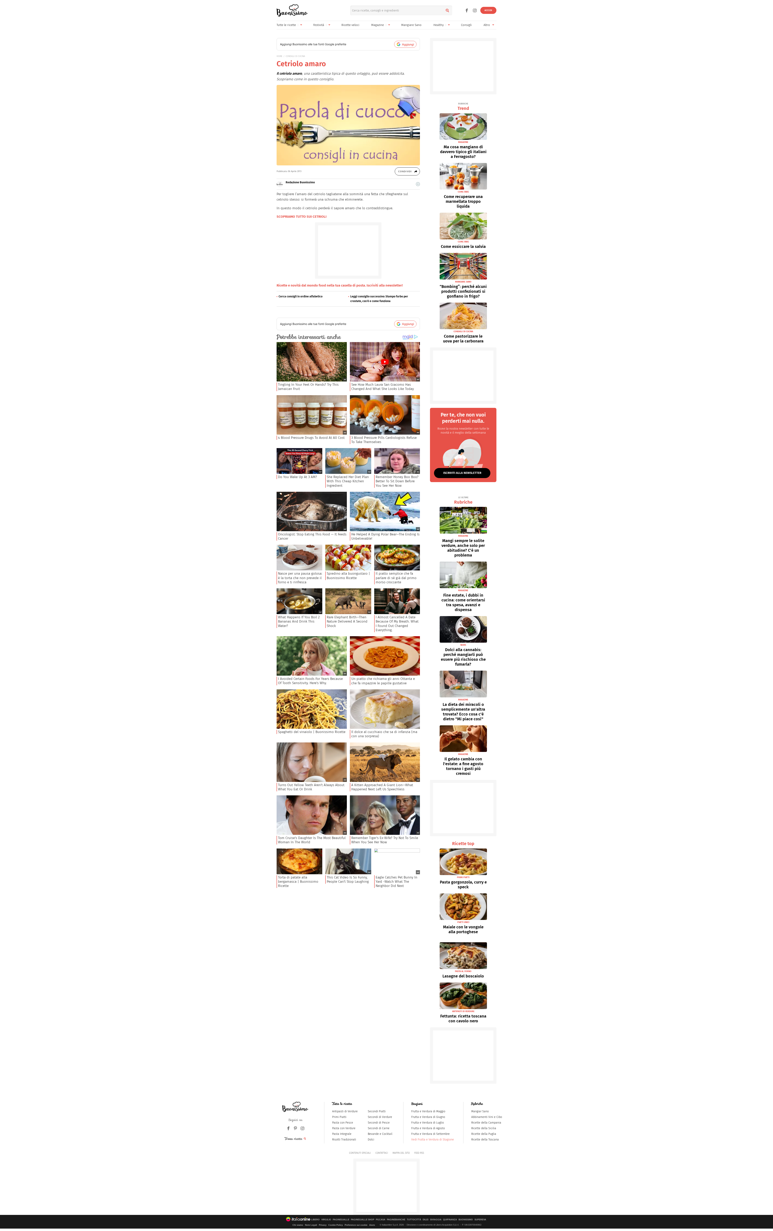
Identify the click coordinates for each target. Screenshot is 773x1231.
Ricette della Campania (486, 1122)
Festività (318, 25)
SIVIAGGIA (435, 1220)
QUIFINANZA (450, 1220)
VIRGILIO (326, 1220)
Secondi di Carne (379, 1128)
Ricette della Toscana (485, 1139)
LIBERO (315, 1220)
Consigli (466, 25)
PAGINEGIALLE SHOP (362, 1220)
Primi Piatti (339, 1117)
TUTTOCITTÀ (414, 1220)
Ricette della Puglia (483, 1134)
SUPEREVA (480, 1220)
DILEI (425, 1220)
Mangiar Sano (480, 1111)
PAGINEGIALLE (341, 1220)
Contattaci (381, 1153)
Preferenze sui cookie (356, 1225)
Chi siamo (297, 1225)
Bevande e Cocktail (380, 1134)
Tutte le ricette (286, 25)
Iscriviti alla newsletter (462, 473)
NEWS (463, 645)
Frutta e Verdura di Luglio (427, 1122)
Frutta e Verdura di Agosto (428, 1128)
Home (279, 56)
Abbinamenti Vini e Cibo (486, 1117)
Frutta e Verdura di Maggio (428, 1111)
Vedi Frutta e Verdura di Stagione (432, 1139)
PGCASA (380, 1220)
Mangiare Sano (411, 25)
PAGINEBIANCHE (396, 1220)
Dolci (371, 1139)
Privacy (323, 1225)
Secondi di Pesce (379, 1122)
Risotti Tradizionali (344, 1139)
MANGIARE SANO (463, 281)
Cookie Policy (335, 1225)
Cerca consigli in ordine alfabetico (300, 296)
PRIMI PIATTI (463, 877)
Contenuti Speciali (360, 1153)
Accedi (488, 10)
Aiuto (372, 1225)
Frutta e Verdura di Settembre (430, 1134)
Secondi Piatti (377, 1111)
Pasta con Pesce (342, 1122)
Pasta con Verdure (343, 1128)
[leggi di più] (418, 184)
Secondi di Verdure (380, 1117)
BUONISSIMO (466, 1220)
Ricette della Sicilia (483, 1128)
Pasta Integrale (341, 1134)
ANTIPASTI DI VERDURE (463, 1011)
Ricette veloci (350, 25)
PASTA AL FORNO (463, 971)
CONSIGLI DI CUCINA (295, 56)
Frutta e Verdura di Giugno (428, 1117)
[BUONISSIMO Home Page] (292, 10)
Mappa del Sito (401, 1153)
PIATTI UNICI (463, 922)
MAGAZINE (463, 142)
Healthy (438, 25)
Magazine (377, 25)
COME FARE (463, 192)
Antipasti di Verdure (345, 1111)
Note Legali (311, 1225)
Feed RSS (419, 1153)
